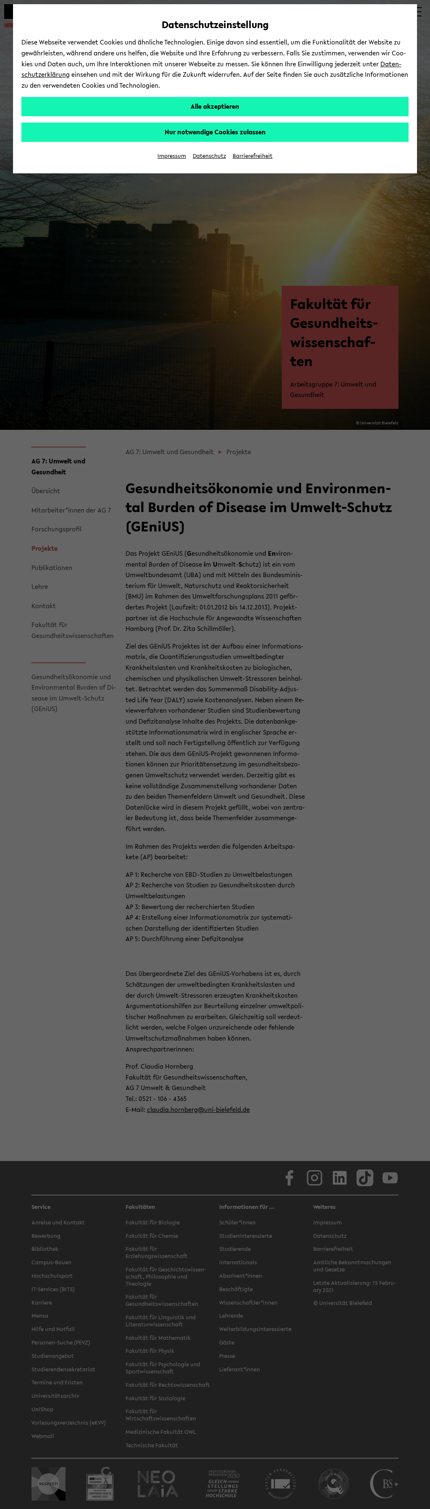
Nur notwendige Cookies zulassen (215, 131)
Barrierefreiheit (253, 156)
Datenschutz (209, 156)
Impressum (171, 156)
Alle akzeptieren (215, 106)
